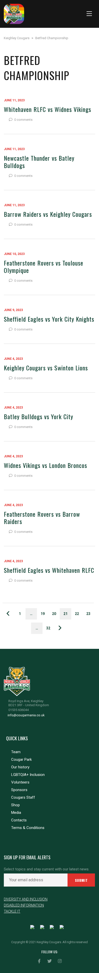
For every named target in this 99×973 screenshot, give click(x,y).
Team (16, 752)
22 (77, 614)
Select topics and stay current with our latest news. (46, 869)
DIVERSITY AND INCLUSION (25, 899)
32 (48, 628)
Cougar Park (21, 759)
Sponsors (19, 790)
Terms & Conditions (27, 827)
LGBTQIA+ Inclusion (28, 774)
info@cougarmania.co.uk (26, 715)
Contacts (19, 820)
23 (88, 614)
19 (43, 614)
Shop (15, 805)
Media (16, 812)
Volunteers (20, 782)
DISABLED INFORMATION (24, 905)
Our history (20, 767)
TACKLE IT (12, 911)
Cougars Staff (23, 797)
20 (54, 614)
